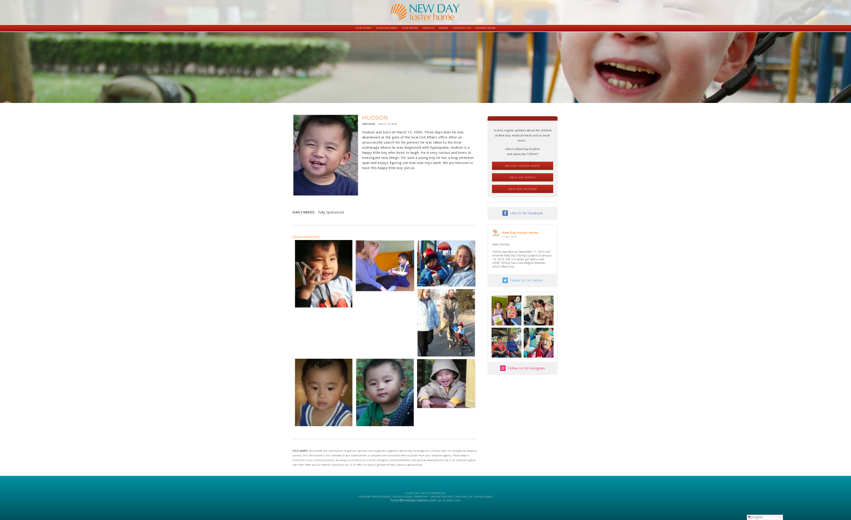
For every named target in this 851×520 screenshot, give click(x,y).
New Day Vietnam (522, 189)
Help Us (428, 28)
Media (443, 28)
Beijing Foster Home (522, 165)
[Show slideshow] (306, 237)
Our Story (363, 28)
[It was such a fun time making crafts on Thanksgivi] (539, 343)
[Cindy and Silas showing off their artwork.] (506, 310)
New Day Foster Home (520, 232)
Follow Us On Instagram (526, 368)
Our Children (387, 28)
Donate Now (485, 28)
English (757, 517)
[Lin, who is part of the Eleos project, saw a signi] (539, 310)
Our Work (410, 28)
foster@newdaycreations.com (413, 500)
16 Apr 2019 (509, 236)
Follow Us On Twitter (526, 280)
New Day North (522, 177)
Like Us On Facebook (526, 213)
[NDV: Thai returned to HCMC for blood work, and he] (506, 343)
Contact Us (462, 28)
